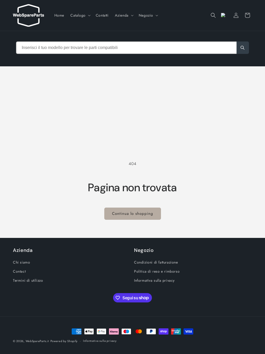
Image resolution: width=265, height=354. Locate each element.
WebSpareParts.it (37, 341)
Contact (19, 271)
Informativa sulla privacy (154, 280)
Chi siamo (21, 262)
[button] (80, 15)
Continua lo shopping (132, 213)
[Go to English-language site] (224, 15)
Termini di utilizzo (28, 280)
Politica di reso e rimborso (157, 271)
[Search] (243, 47)
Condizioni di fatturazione (156, 262)
